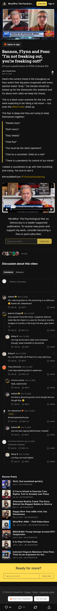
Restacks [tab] (19, 272)
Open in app (13, 44)
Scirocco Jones (17, 380)
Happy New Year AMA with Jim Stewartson (30, 512)
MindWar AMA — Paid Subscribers (31, 521)
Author (11, 414)
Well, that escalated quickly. (28, 481)
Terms (35, 592)
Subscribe (42, 4)
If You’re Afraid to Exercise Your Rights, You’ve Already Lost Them (31, 492)
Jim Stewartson (9, 71)
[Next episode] (8, 36)
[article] (28, 484)
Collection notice (47, 592)
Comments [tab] (8, 272)
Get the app (41, 598)
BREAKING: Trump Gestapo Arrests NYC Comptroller (34, 533)
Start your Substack (21, 598)
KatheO (11, 296)
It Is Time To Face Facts (25, 541)
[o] (6, 484)
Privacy (28, 592)
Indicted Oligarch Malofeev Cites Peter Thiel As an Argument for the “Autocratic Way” (33, 553)
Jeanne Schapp (14, 313)
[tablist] (13, 272)
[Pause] (3, 36)
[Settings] (54, 36)
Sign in (51, 4)
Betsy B (14, 336)
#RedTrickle (18, 107)
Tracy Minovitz (14, 366)
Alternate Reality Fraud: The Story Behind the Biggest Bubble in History (32, 502)
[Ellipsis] (53, 296)
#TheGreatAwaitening (33, 176)
